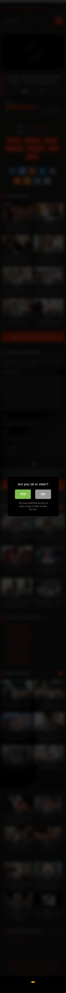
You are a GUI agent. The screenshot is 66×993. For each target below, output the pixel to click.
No (43, 494)
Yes (23, 494)
